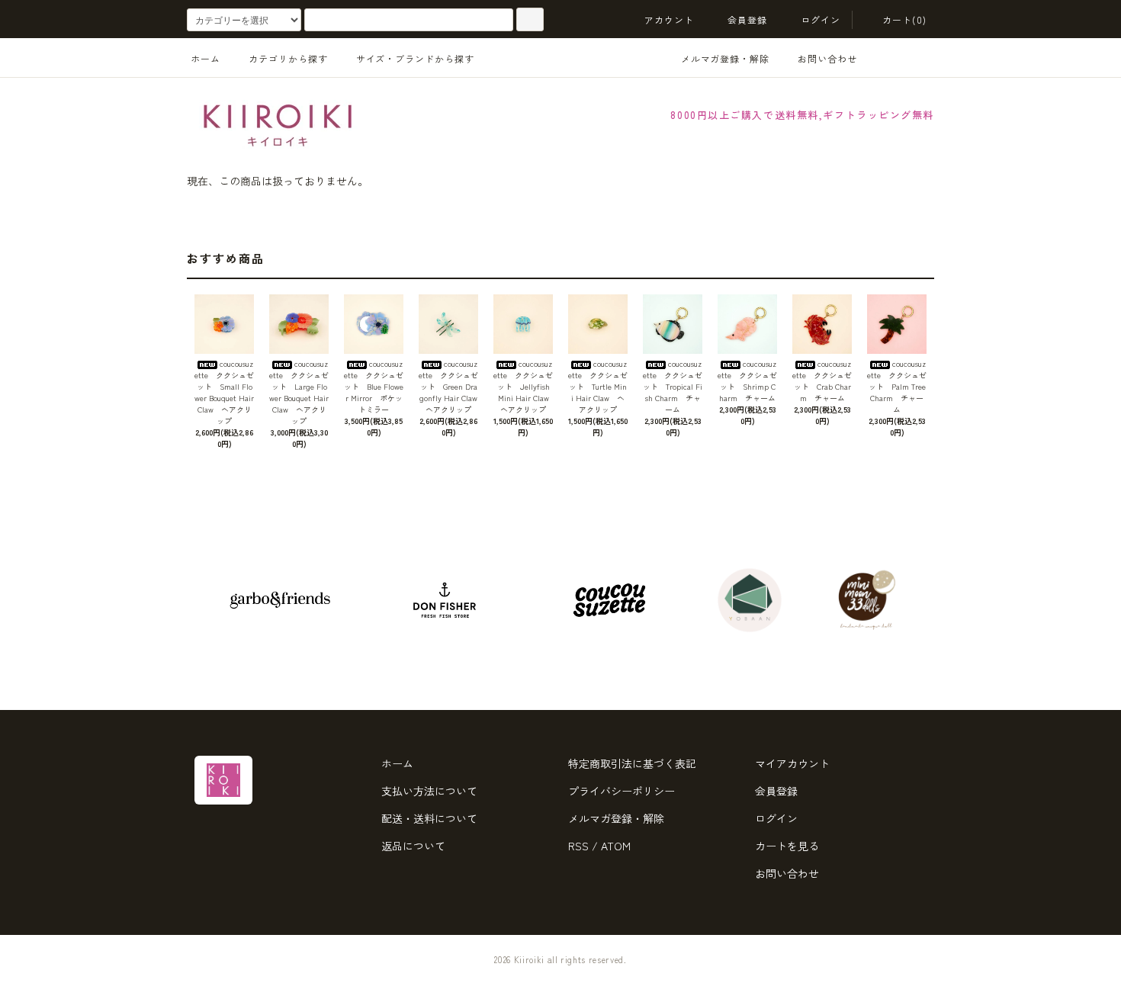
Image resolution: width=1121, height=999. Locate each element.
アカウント (669, 19)
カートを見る (787, 845)
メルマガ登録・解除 (725, 58)
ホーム (205, 58)
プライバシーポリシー (621, 790)
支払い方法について (429, 790)
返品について (413, 845)
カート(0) (904, 19)
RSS (578, 845)
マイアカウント (792, 763)
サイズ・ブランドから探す (415, 58)
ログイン (821, 19)
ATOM (616, 845)
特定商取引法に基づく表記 (632, 763)
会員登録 (748, 19)
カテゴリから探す (288, 58)
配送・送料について (429, 818)
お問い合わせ (827, 58)
